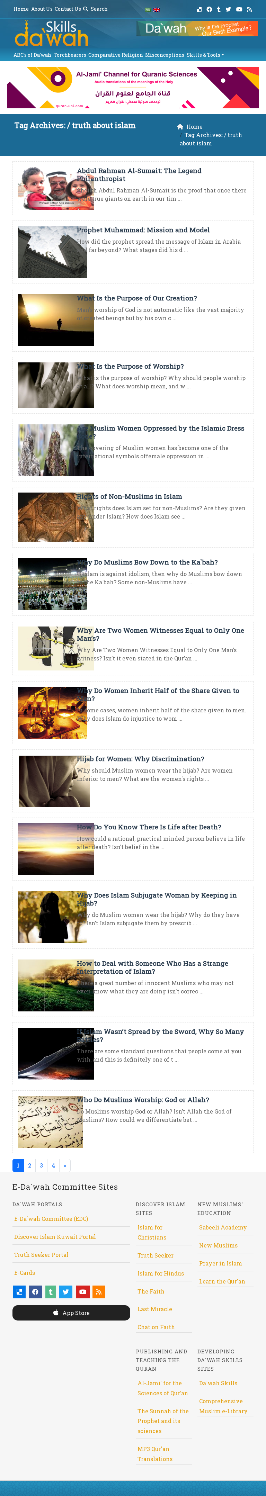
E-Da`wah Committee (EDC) (51, 1218)
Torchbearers (70, 55)
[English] (156, 9)
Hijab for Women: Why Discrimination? (140, 758)
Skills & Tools (203, 55)
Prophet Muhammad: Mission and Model (143, 229)
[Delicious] (200, 8)
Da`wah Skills (218, 1383)
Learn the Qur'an (222, 1281)
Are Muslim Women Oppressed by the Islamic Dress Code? (161, 432)
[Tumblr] (219, 8)
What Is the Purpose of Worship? (130, 366)
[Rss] (250, 8)
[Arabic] (148, 9)
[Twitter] (229, 8)
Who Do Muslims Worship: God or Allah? (143, 1099)
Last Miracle (155, 1309)
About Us (42, 9)
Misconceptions (164, 55)
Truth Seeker (156, 1255)
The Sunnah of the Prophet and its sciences (163, 1421)
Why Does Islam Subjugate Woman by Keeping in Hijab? (157, 899)
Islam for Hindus (161, 1273)
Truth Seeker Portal (41, 1254)
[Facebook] (210, 8)
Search (99, 9)
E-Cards (24, 1272)
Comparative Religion (115, 55)
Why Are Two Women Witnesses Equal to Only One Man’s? (160, 634)
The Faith (151, 1291)
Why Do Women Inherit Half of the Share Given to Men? (158, 694)
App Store (75, 1312)
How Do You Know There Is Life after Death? (149, 826)
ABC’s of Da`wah (32, 55)
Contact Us (68, 9)
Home (21, 9)
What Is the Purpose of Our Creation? (137, 298)
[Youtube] (240, 8)
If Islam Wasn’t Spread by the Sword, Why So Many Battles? (160, 1035)
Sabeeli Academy (223, 1227)
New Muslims (218, 1245)
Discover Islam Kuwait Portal (55, 1236)
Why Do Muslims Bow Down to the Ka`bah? (147, 562)
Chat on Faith (156, 1327)
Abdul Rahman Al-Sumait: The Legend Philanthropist (139, 174)
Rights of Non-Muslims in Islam (129, 496)
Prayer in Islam (220, 1263)
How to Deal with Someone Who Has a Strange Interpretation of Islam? (152, 967)
